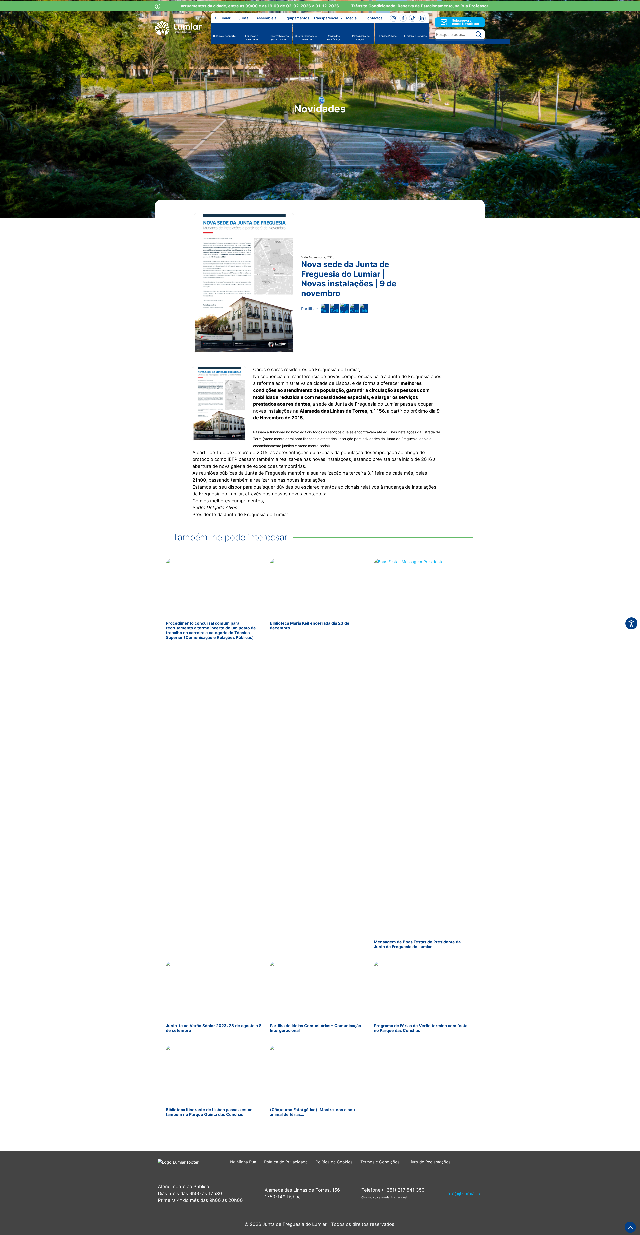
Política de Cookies (334, 1162)
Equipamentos (297, 18)
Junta (243, 18)
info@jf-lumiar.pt (464, 1193)
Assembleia (266, 18)
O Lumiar (223, 18)
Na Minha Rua (243, 1162)
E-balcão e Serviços (415, 36)
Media (351, 18)
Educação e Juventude (251, 38)
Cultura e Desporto (224, 36)
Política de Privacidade (286, 1162)
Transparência (326, 18)
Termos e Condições (380, 1162)
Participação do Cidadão (361, 38)
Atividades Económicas (333, 38)
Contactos (374, 18)
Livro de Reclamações (429, 1162)
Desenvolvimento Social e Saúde (279, 38)
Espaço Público (388, 36)
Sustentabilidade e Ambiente (306, 38)
